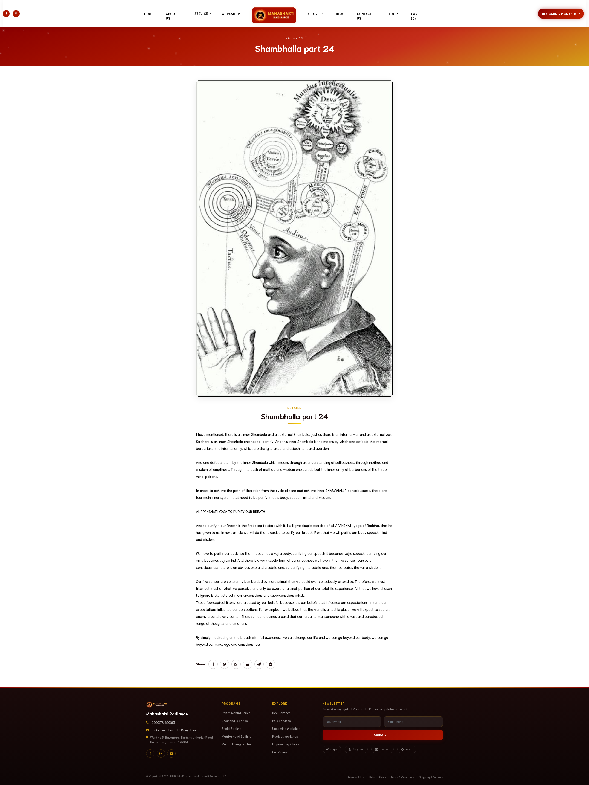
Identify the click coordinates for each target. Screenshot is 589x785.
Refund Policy (377, 777)
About (408, 749)
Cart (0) (415, 16)
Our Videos (280, 752)
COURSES (315, 14)
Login (333, 749)
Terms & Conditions (403, 777)
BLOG (340, 14)
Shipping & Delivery (431, 777)
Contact (384, 749)
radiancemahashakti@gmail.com (175, 730)
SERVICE (201, 13)
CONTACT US (364, 16)
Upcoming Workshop (561, 14)
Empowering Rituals (285, 744)
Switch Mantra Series (236, 713)
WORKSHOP (231, 14)
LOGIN (394, 14)
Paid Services (281, 721)
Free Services (281, 713)
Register (358, 749)
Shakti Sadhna (231, 728)
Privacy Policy (356, 777)
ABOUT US (171, 16)
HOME (149, 14)
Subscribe (383, 735)
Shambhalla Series (235, 721)
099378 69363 (163, 722)
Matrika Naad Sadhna (236, 736)
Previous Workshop (285, 736)
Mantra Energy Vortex (236, 744)
